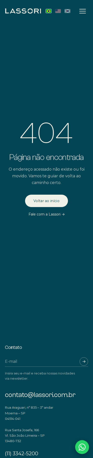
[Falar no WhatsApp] (82, 447)
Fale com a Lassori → (47, 214)
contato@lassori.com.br (40, 395)
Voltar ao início (46, 201)
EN (58, 11)
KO (67, 11)
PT (48, 11)
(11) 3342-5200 (21, 454)
